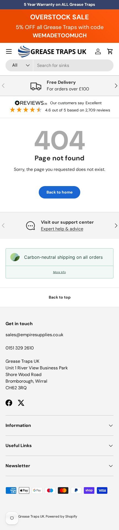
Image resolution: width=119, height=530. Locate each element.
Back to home (59, 192)
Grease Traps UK (31, 516)
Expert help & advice (62, 229)
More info (59, 272)
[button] (110, 51)
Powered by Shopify (61, 516)
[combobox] (59, 65)
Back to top (60, 297)
